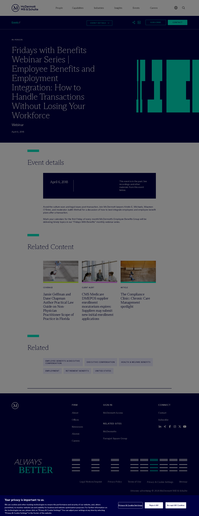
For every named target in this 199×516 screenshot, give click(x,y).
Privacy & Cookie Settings (130, 505)
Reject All (153, 505)
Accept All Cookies (175, 505)
